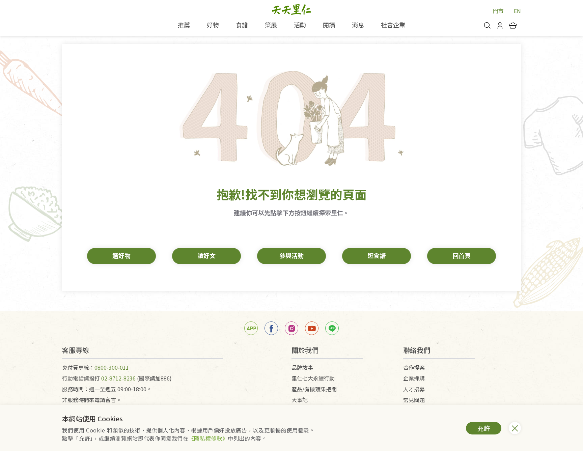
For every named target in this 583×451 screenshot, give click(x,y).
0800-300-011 (111, 367)
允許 (483, 428)
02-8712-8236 (118, 378)
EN (517, 11)
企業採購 (414, 378)
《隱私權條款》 (208, 438)
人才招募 (414, 389)
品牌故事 (302, 367)
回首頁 (461, 255)
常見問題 (414, 400)
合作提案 (414, 367)
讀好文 (206, 255)
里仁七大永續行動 (313, 378)
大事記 (300, 400)
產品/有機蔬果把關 (314, 389)
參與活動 (291, 255)
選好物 (121, 255)
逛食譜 (376, 255)
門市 (498, 11)
